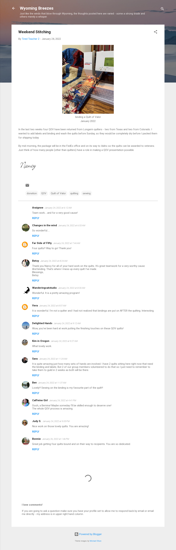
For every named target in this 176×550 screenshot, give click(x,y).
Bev (34, 382)
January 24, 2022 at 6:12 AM (58, 207)
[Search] (162, 9)
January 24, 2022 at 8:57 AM (52, 305)
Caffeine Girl (40, 400)
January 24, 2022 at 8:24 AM (53, 261)
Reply (35, 218)
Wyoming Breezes (36, 8)
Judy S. (36, 421)
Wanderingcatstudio (44, 287)
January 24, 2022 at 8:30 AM (71, 288)
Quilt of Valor (58, 193)
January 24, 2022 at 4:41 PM (62, 400)
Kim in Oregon (40, 341)
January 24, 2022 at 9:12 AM (67, 323)
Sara (35, 358)
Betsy (35, 260)
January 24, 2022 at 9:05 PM (56, 421)
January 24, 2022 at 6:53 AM (71, 225)
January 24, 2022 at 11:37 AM (52, 382)
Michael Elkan (95, 541)
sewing (87, 193)
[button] (155, 32)
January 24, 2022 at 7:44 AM (66, 243)
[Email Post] (27, 186)
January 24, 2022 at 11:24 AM (53, 358)
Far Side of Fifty (42, 243)
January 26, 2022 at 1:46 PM (55, 439)
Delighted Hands (42, 323)
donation (32, 193)
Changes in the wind (44, 225)
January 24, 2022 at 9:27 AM (64, 341)
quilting (74, 193)
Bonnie (36, 438)
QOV (43, 193)
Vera (35, 305)
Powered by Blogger (90, 534)
